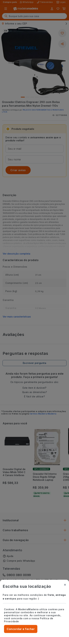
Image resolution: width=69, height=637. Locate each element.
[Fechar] (65, 585)
